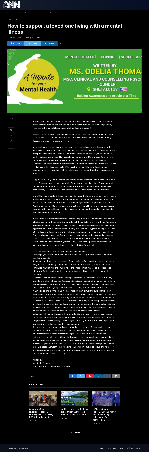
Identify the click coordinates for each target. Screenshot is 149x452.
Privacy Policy (111, 448)
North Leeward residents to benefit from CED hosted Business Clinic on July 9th (74, 412)
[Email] (11, 146)
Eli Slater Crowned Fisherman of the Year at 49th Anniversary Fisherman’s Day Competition (104, 414)
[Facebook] (11, 125)
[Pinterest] (11, 140)
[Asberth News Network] (11, 5)
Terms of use (123, 448)
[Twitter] (11, 130)
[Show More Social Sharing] (60, 43)
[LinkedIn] (11, 135)
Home (101, 448)
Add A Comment (74, 432)
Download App (136, 448)
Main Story (13, 19)
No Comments (24, 38)
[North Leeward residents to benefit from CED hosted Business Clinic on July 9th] (74, 398)
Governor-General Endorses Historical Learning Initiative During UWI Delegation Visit (41, 413)
